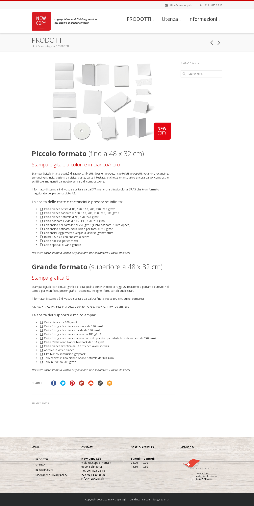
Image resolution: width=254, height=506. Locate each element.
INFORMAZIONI (44, 469)
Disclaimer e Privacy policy (51, 475)
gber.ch (165, 499)
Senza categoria (46, 45)
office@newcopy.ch (180, 5)
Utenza (170, 18)
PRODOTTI (139, 18)
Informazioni (202, 18)
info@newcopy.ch (92, 478)
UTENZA (40, 464)
